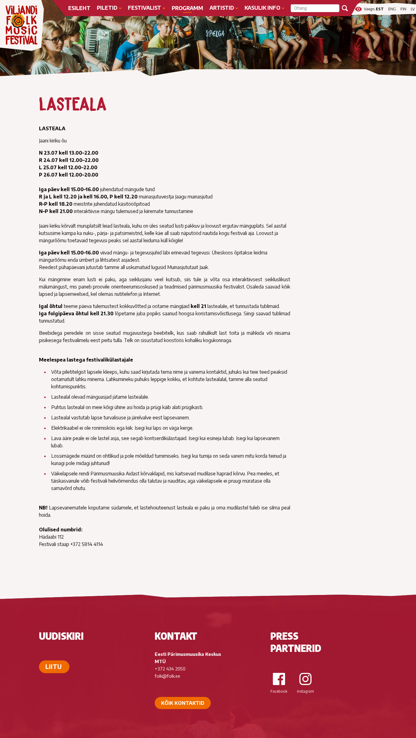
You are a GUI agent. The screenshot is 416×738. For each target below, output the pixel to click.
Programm (187, 8)
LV (413, 9)
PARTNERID (295, 648)
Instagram (305, 691)
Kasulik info (262, 7)
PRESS (284, 636)
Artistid (222, 7)
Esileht (79, 8)
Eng (392, 9)
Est (380, 9)
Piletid (107, 7)
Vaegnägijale (370, 9)
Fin (403, 9)
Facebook (278, 691)
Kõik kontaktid (182, 703)
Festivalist (144, 7)
